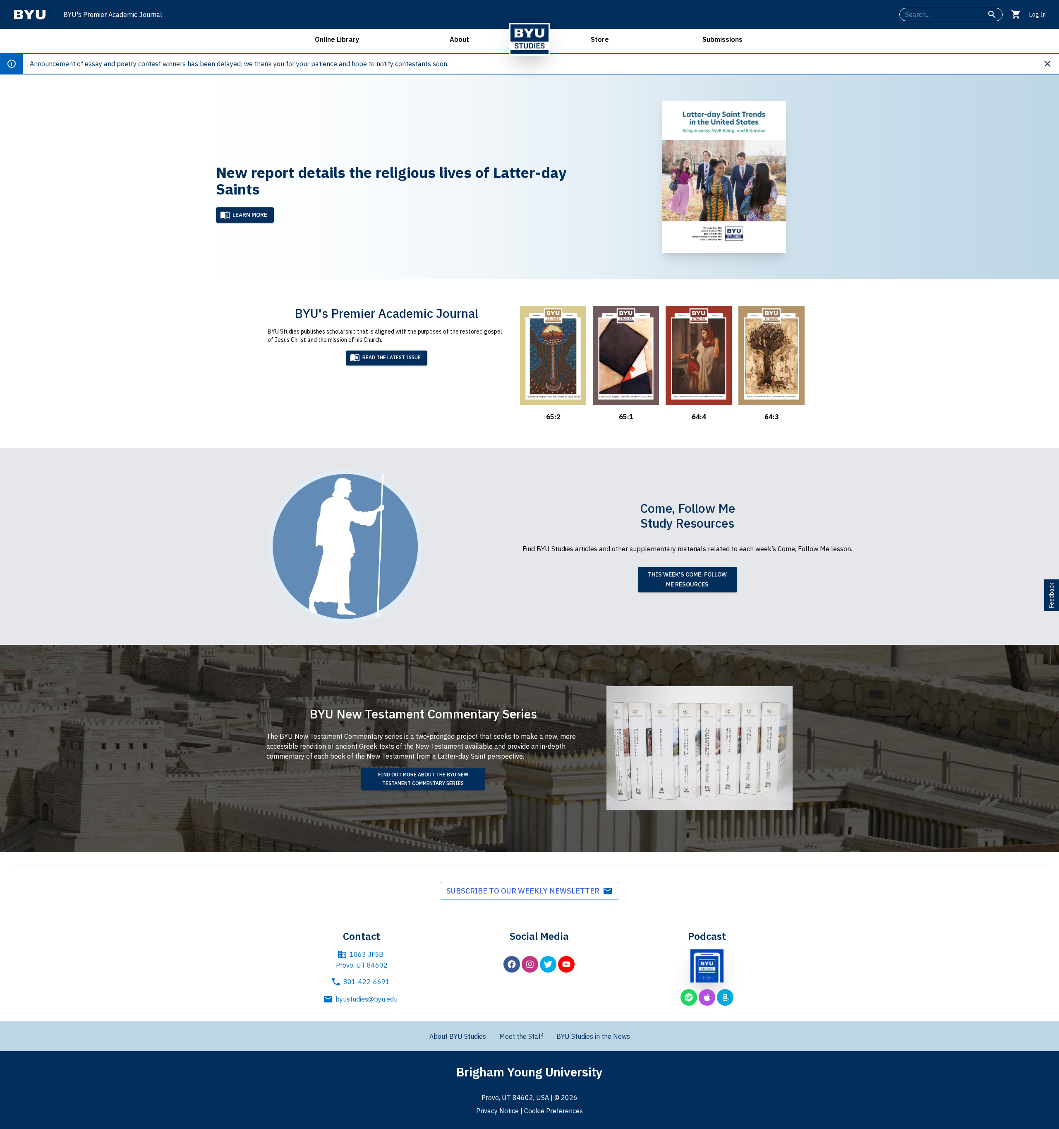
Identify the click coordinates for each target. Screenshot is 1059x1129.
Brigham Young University (529, 1072)
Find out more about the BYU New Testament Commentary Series (423, 778)
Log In (1037, 14)
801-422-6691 (366, 982)
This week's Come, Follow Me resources (687, 580)
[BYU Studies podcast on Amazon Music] (725, 997)
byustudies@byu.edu (366, 999)
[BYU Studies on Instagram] (530, 964)
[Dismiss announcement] (1050, 64)
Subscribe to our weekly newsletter (524, 891)
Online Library (337, 39)
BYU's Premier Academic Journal (112, 14)
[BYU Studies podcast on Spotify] (688, 997)
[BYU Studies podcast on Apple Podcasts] (707, 997)
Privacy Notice (497, 1111)
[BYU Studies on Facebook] (511, 964)
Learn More (249, 215)
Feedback (1051, 595)
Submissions (722, 39)
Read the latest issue (391, 357)
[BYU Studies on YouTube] (566, 964)
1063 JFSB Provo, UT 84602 (362, 959)
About (459, 39)
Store (600, 39)
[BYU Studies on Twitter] (548, 964)
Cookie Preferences (553, 1111)
